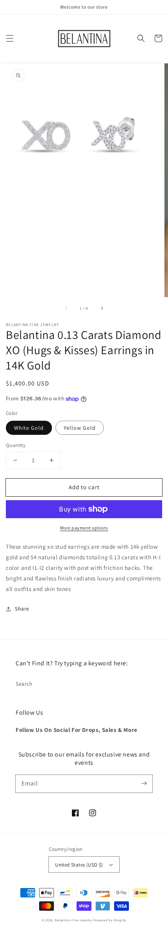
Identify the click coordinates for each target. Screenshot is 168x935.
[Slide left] (66, 308)
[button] (9, 38)
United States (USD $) (79, 864)
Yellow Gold (80, 427)
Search (24, 683)
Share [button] (22, 608)
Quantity (15, 445)
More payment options (84, 528)
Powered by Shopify (110, 920)
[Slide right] (101, 308)
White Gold (29, 427)
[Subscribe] (143, 783)
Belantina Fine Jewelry (73, 920)
